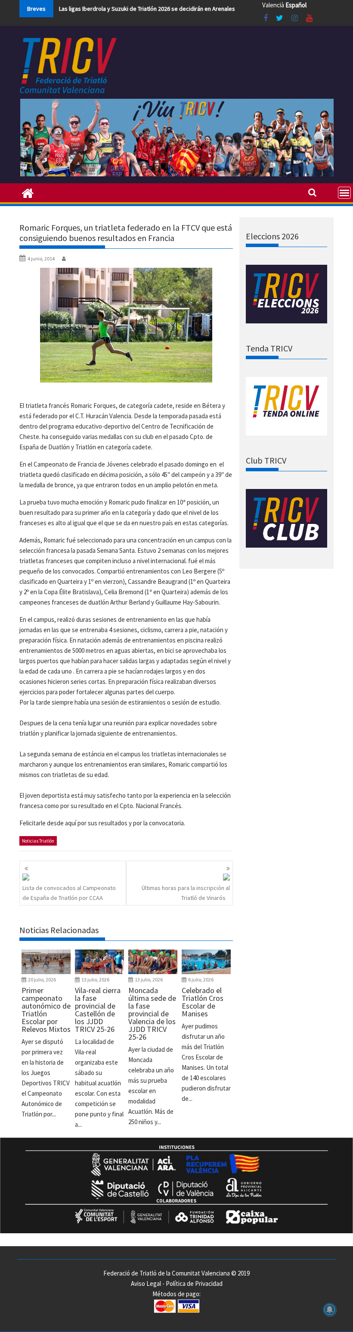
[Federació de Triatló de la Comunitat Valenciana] (27, 192)
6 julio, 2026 (201, 979)
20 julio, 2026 (42, 979)
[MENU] (344, 193)
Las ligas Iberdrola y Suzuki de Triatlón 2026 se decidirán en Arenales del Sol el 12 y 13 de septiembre (189, 9)
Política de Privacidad (194, 1283)
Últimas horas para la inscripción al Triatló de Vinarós (186, 892)
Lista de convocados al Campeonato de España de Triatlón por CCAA (69, 892)
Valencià (273, 5)
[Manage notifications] (330, 1309)
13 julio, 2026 (95, 979)
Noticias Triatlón (38, 841)
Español (296, 5)
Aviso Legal (146, 1283)
